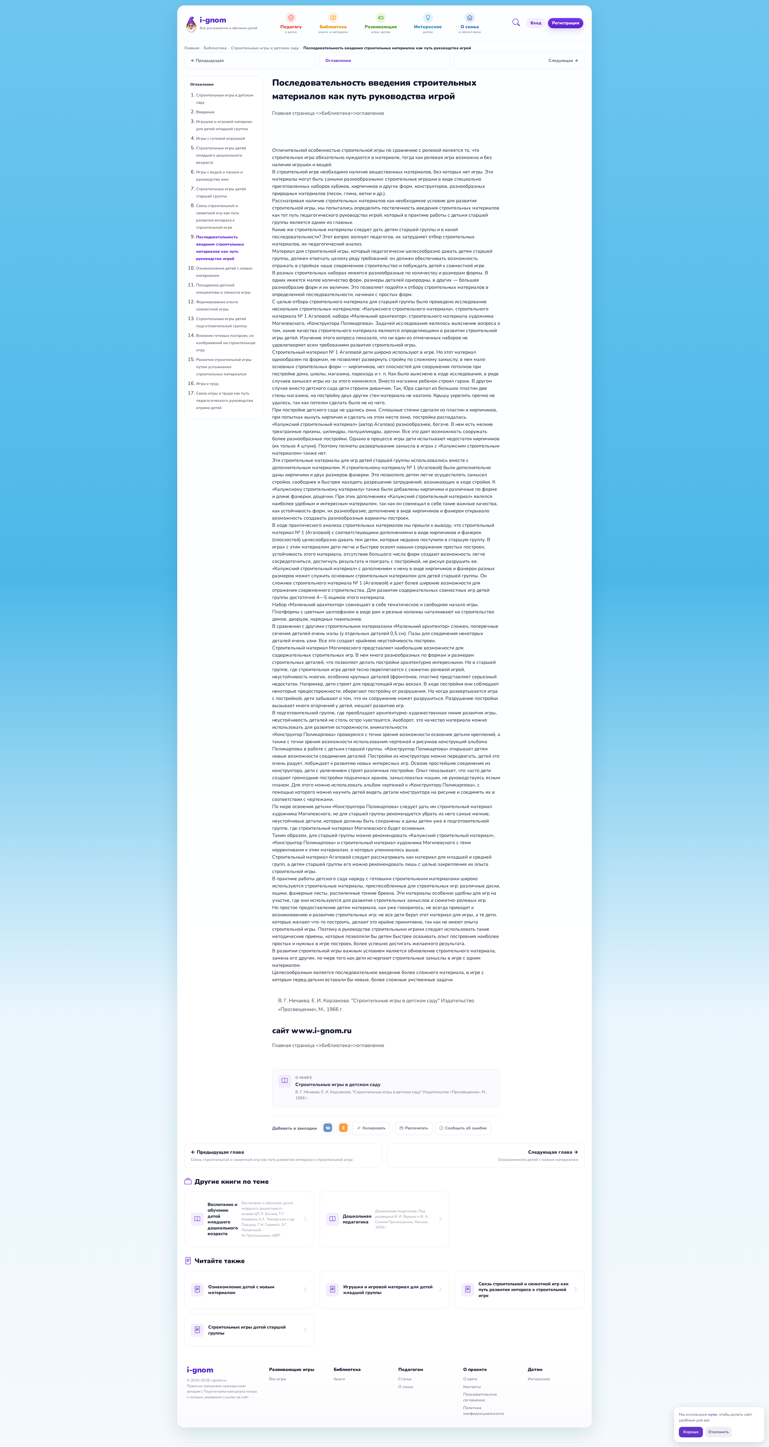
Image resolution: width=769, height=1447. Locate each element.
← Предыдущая (207, 60)
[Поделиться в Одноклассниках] (343, 1128)
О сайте (470, 1379)
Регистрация (565, 23)
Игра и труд (207, 383)
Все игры (277, 1379)
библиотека (336, 113)
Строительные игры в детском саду (265, 48)
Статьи (404, 1379)
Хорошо (691, 1432)
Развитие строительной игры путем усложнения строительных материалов (223, 367)
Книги (339, 1379)
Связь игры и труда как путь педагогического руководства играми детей (224, 401)
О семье (405, 1387)
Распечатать (416, 1128)
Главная (191, 48)
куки (712, 1414)
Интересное (539, 1379)
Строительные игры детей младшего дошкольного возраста (221, 155)
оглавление (370, 113)
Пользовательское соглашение (480, 1397)
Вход (535, 23)
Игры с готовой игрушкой (220, 138)
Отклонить (718, 1432)
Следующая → (563, 60)
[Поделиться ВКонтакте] (327, 1128)
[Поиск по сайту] (518, 23)
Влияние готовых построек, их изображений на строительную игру (225, 343)
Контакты (472, 1387)
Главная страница (294, 113)
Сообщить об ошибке (466, 1128)
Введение (205, 112)
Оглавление (338, 60)
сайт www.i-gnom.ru (312, 1030)
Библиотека (215, 48)
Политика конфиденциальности (483, 1410)
